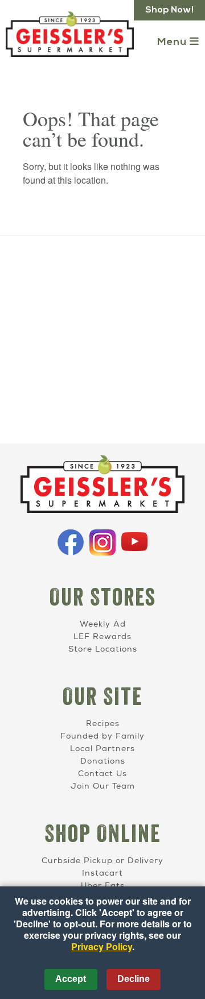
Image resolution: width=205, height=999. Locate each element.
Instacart (102, 873)
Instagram (102, 542)
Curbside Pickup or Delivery (102, 860)
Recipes (103, 723)
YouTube (134, 542)
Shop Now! (169, 10)
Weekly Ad (103, 624)
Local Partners (102, 748)
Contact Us (102, 773)
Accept (70, 979)
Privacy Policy (101, 946)
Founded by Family (102, 736)
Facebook (71, 542)
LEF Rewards (102, 636)
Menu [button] (173, 42)
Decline (133, 979)
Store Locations (102, 649)
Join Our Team (103, 786)
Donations (102, 761)
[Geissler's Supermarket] (102, 485)
